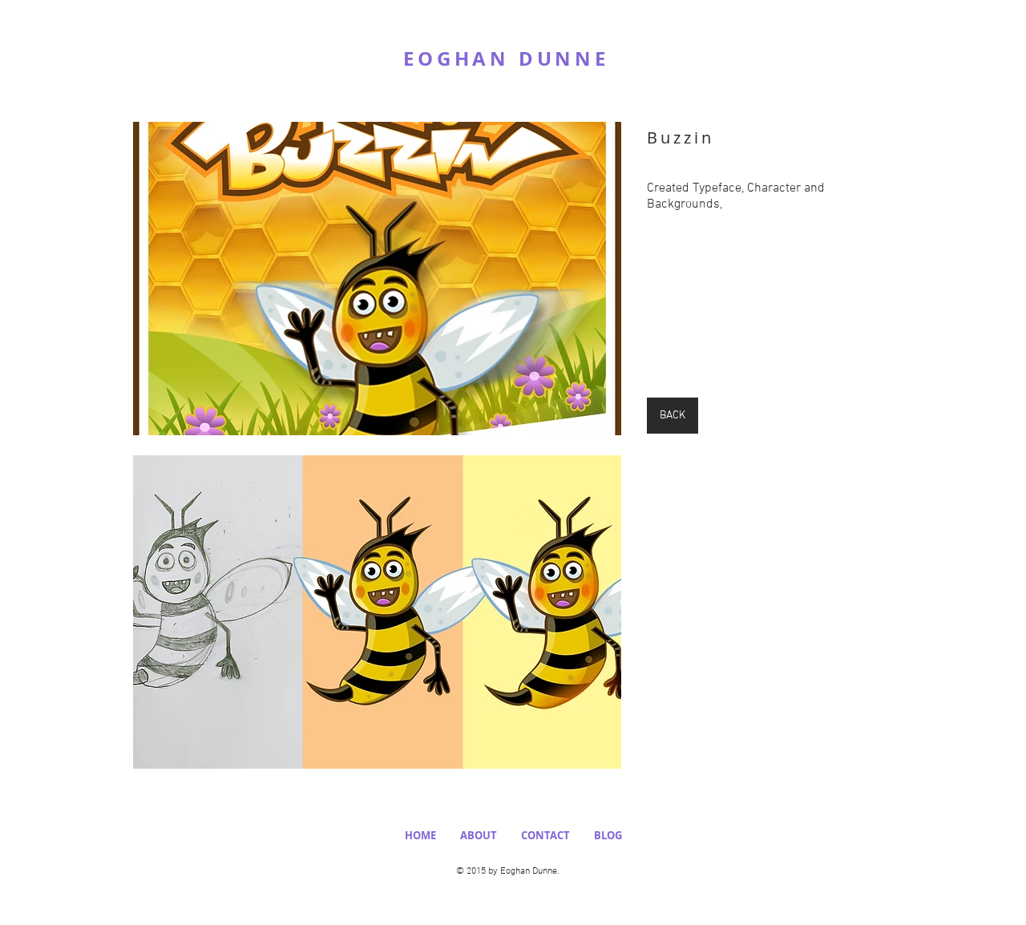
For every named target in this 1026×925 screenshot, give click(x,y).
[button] (377, 278)
